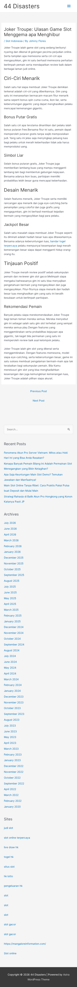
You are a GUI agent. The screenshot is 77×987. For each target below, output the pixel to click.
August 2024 (11, 650)
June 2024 (10, 661)
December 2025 (13, 557)
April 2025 (10, 603)
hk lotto (8, 876)
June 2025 (10, 592)
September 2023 (14, 713)
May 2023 (10, 737)
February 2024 (13, 684)
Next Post (38, 400)
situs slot (9, 866)
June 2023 (10, 731)
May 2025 (10, 598)
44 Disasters (22, 6)
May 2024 (10, 667)
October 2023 (12, 708)
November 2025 (13, 563)
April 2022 (10, 789)
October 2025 (12, 569)
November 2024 (14, 632)
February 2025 (12, 615)
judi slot (8, 827)
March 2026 (11, 540)
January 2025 (12, 621)
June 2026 (10, 528)
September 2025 (14, 574)
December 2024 (14, 627)
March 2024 (11, 679)
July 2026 (10, 522)
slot (6, 895)
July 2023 (10, 725)
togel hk (8, 856)
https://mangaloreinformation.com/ (25, 943)
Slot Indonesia (14, 41)
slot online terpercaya (17, 837)
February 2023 (13, 754)
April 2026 (10, 534)
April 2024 (10, 673)
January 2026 (12, 551)
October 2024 (12, 638)
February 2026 (13, 546)
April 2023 (10, 742)
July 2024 (10, 655)
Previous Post (38, 391)
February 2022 (12, 800)
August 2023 (11, 719)
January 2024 (12, 690)
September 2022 (14, 783)
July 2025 (10, 586)
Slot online (10, 953)
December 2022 (13, 766)
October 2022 (12, 777)
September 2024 (14, 644)
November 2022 (13, 771)
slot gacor (10, 924)
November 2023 (14, 702)
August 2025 (11, 580)
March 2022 (11, 794)
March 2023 (11, 748)
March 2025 (11, 609)
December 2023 (14, 696)
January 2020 (12, 806)
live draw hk (11, 847)
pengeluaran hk (13, 885)
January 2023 (12, 760)
